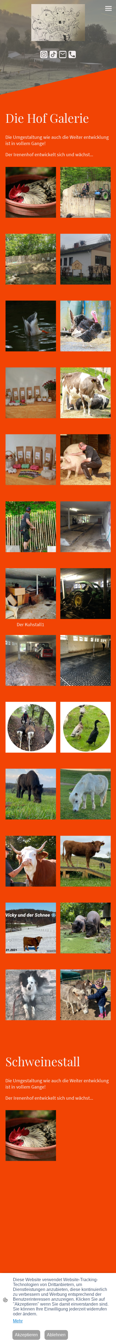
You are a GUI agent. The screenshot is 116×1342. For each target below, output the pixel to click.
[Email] (62, 54)
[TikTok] (53, 54)
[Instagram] (43, 54)
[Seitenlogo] (58, 22)
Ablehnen (56, 1334)
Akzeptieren (26, 1334)
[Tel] (72, 54)
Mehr (18, 1321)
